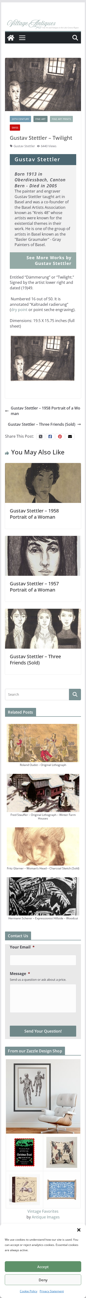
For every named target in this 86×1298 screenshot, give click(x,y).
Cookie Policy (28, 1291)
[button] (78, 1230)
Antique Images (46, 1217)
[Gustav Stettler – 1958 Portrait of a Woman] (43, 482)
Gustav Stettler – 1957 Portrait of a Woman (34, 586)
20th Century (20, 119)
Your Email (22, 947)
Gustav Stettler (24, 146)
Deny (43, 1279)
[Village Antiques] (43, 24)
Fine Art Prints (61, 119)
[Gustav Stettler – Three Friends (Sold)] (43, 628)
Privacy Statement (52, 1291)
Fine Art (40, 119)
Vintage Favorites (43, 1211)
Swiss (15, 127)
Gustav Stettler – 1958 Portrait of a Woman (45, 410)
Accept (43, 1266)
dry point (19, 309)
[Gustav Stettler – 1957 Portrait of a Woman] (43, 555)
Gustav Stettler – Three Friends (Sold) (41, 424)
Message (20, 973)
